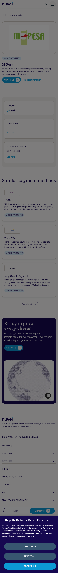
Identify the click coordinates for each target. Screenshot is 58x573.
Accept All (30, 566)
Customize (30, 546)
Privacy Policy (33, 533)
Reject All (30, 556)
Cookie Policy (48, 533)
